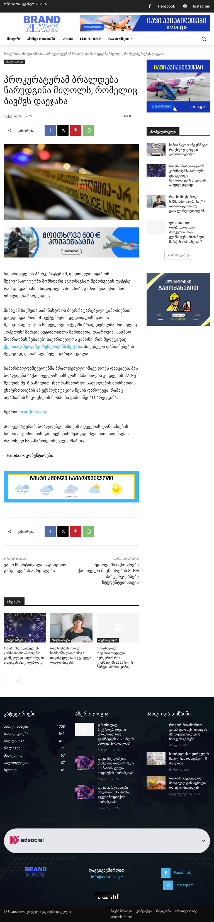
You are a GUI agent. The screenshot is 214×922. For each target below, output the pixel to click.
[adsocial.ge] (28, 850)
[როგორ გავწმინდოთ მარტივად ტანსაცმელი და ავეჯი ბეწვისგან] (156, 782)
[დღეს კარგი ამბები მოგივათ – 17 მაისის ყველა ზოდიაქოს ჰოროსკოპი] (84, 792)
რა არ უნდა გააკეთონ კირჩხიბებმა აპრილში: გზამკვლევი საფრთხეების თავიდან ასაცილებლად (187, 175)
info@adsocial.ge (107, 876)
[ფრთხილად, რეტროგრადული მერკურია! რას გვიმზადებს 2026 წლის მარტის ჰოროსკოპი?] (118, 628)
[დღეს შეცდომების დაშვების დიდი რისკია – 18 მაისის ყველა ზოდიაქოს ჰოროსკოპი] (84, 763)
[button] (203, 38)
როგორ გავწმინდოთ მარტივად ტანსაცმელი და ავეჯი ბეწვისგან (187, 783)
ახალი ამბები (32, 54)
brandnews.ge (34, 412)
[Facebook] (150, 6)
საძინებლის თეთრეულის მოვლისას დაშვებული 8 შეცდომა (189, 758)
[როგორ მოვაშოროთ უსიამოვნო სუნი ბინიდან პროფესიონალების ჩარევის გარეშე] (156, 729)
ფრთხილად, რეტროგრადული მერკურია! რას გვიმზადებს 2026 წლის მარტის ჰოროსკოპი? (115, 657)
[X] (63, 130)
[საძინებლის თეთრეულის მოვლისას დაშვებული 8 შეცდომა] (156, 758)
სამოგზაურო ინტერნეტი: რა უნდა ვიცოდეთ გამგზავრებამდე (188, 149)
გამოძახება (176, 255)
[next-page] (16, 680)
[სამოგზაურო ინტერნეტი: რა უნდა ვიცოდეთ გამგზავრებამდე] (156, 149)
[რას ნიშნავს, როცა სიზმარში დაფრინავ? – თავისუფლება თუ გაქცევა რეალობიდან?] (71, 628)
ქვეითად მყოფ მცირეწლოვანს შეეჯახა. (44, 346)
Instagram (201, 6)
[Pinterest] (75, 130)
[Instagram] (185, 6)
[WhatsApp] (88, 130)
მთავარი (11, 54)
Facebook (166, 6)
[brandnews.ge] (42, 24)
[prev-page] (7, 680)
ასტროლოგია (107, 640)
